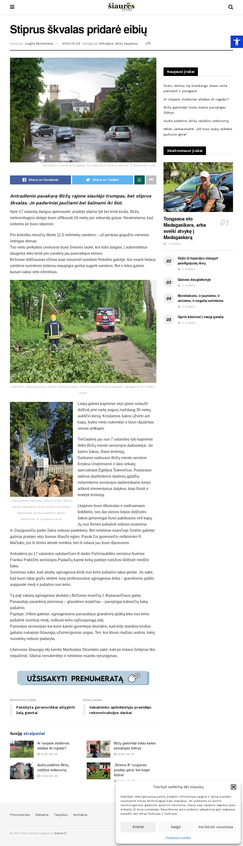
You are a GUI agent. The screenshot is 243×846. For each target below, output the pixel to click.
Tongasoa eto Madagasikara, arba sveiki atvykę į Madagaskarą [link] (185, 227)
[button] (233, 787)
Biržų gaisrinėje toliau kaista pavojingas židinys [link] (135, 745)
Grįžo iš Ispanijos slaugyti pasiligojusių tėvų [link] (198, 260)
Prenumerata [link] (20, 815)
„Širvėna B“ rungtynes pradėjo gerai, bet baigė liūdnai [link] (132, 769)
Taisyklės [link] (61, 815)
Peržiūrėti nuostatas (215, 827)
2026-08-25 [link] (49, 754)
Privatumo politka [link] (178, 837)
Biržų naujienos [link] (126, 43)
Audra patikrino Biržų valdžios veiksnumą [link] (53, 767)
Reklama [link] (41, 815)
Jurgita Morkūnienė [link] (39, 43)
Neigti (176, 827)
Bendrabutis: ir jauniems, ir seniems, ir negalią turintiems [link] (201, 298)
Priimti (138, 827)
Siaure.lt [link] (60, 833)
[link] (237, 42)
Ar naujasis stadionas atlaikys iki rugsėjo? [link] (53, 745)
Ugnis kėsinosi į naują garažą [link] (201, 316)
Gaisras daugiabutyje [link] (194, 279)
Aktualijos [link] (106, 43)
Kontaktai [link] (80, 815)
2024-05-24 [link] (71, 43)
